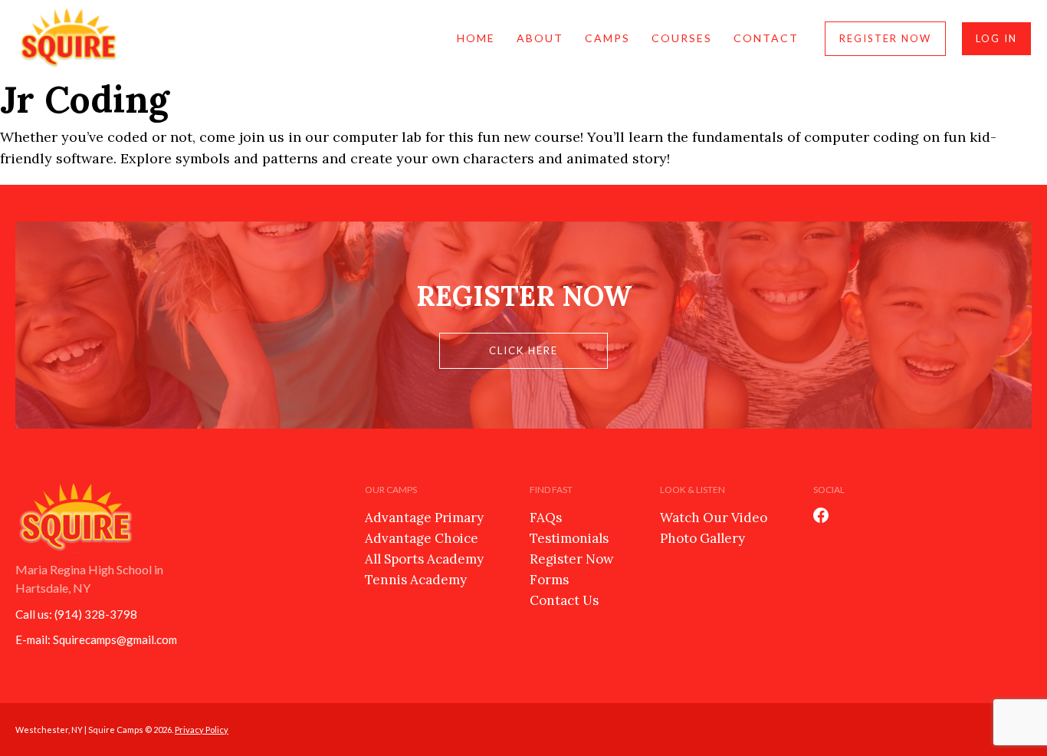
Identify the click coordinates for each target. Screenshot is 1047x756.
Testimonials (569, 538)
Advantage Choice (421, 538)
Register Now (885, 38)
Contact (766, 37)
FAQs (546, 517)
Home (476, 37)
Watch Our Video (713, 517)
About (540, 37)
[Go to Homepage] (69, 38)
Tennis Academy (416, 579)
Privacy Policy (201, 730)
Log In (996, 38)
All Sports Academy (424, 559)
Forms (549, 579)
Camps (607, 37)
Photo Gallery (702, 538)
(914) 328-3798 (95, 614)
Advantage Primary (424, 517)
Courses (682, 37)
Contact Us (564, 600)
